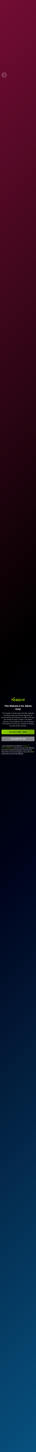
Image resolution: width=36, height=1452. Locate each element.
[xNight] (18, 699)
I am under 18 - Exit (18, 739)
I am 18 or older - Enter (18, 732)
